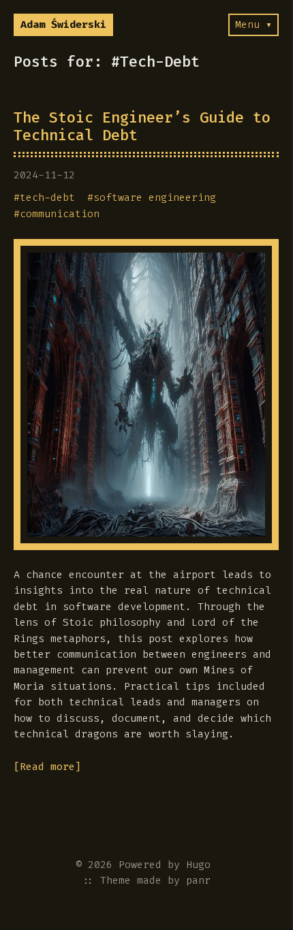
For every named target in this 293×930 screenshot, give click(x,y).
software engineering (154, 197)
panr (198, 880)
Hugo (198, 864)
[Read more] (47, 766)
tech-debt (47, 197)
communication (59, 214)
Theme (115, 880)
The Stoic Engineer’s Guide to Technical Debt (142, 126)
